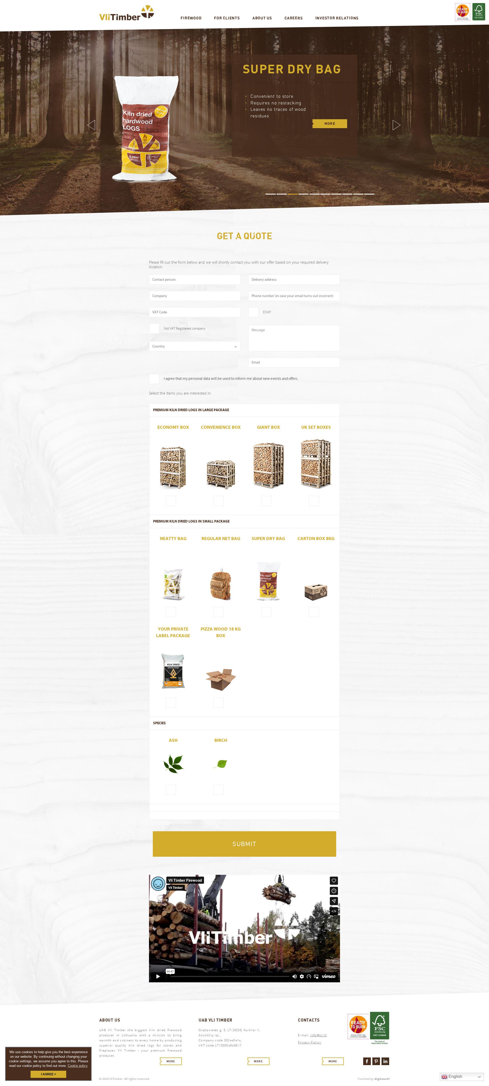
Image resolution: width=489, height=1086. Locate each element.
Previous (92, 125)
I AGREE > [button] (48, 1074)
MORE (329, 130)
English (454, 1076)
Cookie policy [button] (78, 1066)
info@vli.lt (318, 1035)
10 (369, 194)
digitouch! (382, 1079)
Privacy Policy (309, 1042)
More (171, 1061)
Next (397, 125)
